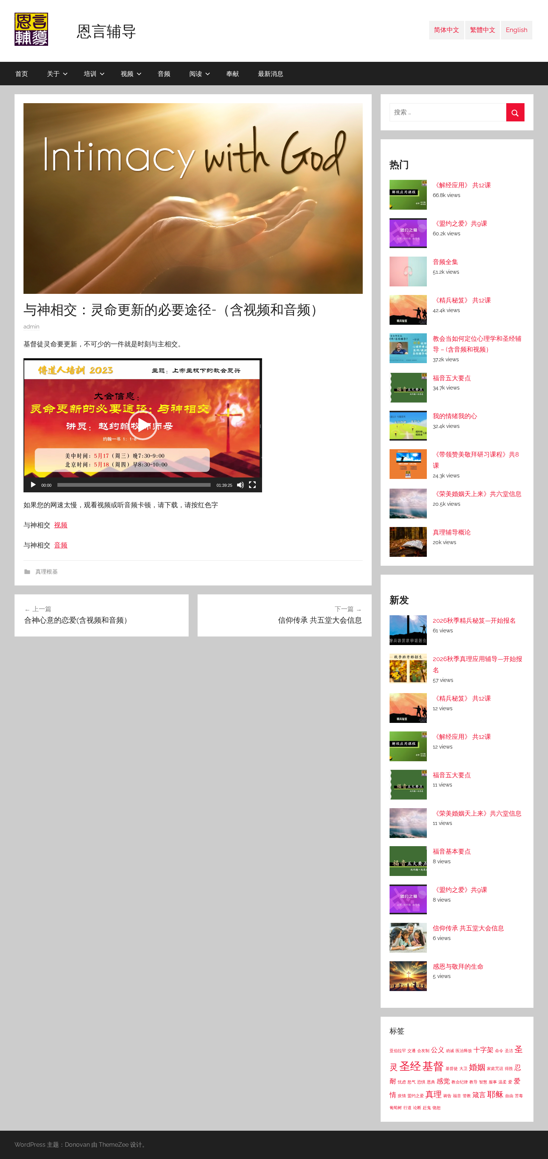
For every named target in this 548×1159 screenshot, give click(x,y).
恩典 (431, 1082)
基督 (433, 1066)
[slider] (134, 485)
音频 (164, 73)
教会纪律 (459, 1082)
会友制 (423, 1050)
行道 (407, 1107)
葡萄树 (396, 1107)
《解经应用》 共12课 (462, 185)
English (516, 30)
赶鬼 (427, 1107)
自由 (509, 1095)
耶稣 (495, 1094)
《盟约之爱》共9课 (460, 223)
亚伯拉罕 (398, 1050)
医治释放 (464, 1050)
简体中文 (446, 30)
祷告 (447, 1095)
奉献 (232, 73)
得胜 (509, 1068)
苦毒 (519, 1095)
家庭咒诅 (495, 1068)
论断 (417, 1107)
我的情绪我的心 (455, 416)
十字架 (483, 1050)
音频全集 (445, 262)
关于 (53, 73)
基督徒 (451, 1068)
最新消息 (270, 73)
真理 (433, 1094)
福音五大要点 (452, 378)
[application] (142, 425)
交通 (411, 1050)
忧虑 (402, 1082)
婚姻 (477, 1067)
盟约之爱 (415, 1095)
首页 (21, 73)
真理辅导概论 (452, 532)
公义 (437, 1050)
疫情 (402, 1095)
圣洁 (509, 1050)
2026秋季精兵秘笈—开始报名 (474, 620)
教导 (473, 1082)
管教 (467, 1095)
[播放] (33, 485)
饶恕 (436, 1107)
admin (31, 326)
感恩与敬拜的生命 (458, 966)
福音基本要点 (452, 851)
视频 (127, 73)
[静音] (240, 485)
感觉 (443, 1081)
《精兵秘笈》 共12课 (462, 300)
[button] (143, 425)
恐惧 (421, 1082)
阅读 (195, 73)
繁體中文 (482, 30)
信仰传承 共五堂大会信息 (468, 928)
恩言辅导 (106, 31)
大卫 (463, 1068)
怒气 (411, 1082)
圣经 (410, 1066)
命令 (499, 1050)
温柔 (502, 1082)
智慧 (483, 1082)
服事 (493, 1082)
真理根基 (46, 571)
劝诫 (450, 1050)
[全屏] (252, 485)
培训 (90, 73)
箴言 (479, 1095)
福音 (457, 1095)
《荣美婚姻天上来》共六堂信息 (477, 494)
